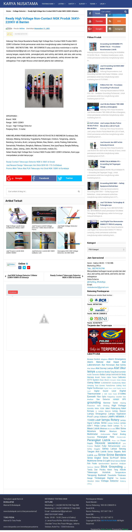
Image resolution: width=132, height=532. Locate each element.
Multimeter (92, 434)
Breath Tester (100, 377)
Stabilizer (90, 467)
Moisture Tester (117, 431)
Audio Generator (93, 375)
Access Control (93, 359)
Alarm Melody (95, 362)
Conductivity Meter (119, 383)
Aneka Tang (109, 372)
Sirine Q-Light (103, 460)
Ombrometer (105, 434)
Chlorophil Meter (115, 380)
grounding (94, 402)
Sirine (102, 454)
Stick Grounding (111, 466)
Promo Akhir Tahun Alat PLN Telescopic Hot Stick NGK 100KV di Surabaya (37, 168)
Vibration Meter (93, 481)
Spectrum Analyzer (118, 464)
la (96, 411)
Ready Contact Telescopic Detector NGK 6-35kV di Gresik (30, 162)
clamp (123, 380)
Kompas (90, 411)
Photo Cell (115, 440)
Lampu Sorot (106, 426)
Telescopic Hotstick (98, 472)
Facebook (44, 178)
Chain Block (104, 380)
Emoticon (12, 292)
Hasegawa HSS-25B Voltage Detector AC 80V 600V (67, 252)
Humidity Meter (93, 408)
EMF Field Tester (110, 394)
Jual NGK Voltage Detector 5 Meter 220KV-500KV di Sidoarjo (22, 276)
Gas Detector (103, 399)
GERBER (116, 399)
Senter (110, 452)
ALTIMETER (100, 372)
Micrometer (111, 429)
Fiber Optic (101, 397)
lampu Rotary (110, 419)
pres (124, 443)
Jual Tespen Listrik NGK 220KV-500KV (15, 252)
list (125, 426)
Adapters (104, 359)
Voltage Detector (19, 11)
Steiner (97, 467)
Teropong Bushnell (96, 475)
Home (8, 11)
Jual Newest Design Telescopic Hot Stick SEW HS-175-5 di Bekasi (34, 165)
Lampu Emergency (96, 413)
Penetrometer (121, 437)
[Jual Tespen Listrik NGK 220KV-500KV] (18, 240)
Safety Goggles (93, 449)
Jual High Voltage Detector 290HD (67, 227)
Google (18, 178)
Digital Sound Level (105, 391)
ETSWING (122, 394)
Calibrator (122, 377)
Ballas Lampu (105, 374)
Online (21, 263)
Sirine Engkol (94, 458)
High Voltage (119, 405)
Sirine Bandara (116, 454)
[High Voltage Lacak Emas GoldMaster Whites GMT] (18, 215)
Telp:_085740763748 (96, 268)
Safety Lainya (109, 448)
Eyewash (91, 396)
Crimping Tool (92, 385)
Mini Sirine (121, 428)
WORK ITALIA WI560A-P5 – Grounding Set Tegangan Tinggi (110, 164)
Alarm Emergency (117, 359)
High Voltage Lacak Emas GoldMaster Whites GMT (15, 227)
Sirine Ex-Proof (111, 458)
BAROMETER (116, 375)
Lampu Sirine (99, 423)
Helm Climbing (103, 406)
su (125, 467)
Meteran (103, 428)
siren (95, 455)
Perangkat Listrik (98, 440)
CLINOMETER (106, 383)
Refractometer (114, 446)
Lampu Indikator (100, 417)
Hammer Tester (110, 403)
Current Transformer (107, 385)
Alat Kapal (112, 362)
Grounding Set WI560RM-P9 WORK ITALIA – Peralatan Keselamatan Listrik (111, 47)
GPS (124, 399)
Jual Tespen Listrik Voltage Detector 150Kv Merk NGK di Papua (42, 228)
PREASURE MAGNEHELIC (108, 443)
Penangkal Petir (105, 437)
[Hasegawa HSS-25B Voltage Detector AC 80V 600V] (69, 240)
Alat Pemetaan (108, 365)
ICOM (102, 408)
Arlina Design (106, 529)
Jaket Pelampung (112, 408)
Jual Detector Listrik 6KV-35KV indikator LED (43, 252)
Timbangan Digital (103, 478)
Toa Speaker (121, 478)
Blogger (125, 529)
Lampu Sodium (113, 423)
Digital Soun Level (110, 388)
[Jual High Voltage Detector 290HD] (69, 215)
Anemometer (120, 372)
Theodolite (112, 475)
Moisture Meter (96, 431)
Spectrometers (104, 464)
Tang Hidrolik (120, 470)
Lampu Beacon (119, 411)
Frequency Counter (114, 397)
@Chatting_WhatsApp (96, 282)
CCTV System (93, 380)
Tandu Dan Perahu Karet (99, 470)
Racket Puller (100, 446)
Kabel (123, 408)
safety (124, 446)
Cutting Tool (121, 385)
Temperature (120, 472)
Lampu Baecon (104, 411)
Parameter (91, 437)
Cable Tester (112, 377)
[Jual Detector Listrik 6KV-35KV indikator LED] (44, 240)
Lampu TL (117, 426)
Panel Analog (119, 434)
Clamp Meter (93, 382)
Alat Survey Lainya (104, 368)
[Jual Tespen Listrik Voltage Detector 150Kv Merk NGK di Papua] (44, 215)
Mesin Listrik (93, 428)
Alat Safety (121, 365)
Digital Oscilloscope (95, 388)
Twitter (69, 178)
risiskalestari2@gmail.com (98, 287)
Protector (90, 446)
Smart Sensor (116, 461)
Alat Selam (91, 368)
